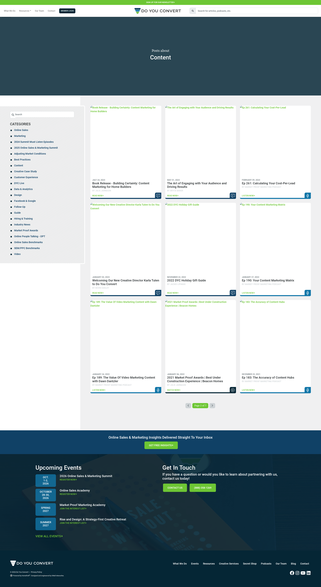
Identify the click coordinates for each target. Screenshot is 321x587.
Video (17, 254)
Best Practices (22, 159)
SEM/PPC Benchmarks (27, 248)
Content (18, 165)
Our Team (39, 11)
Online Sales (21, 130)
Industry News (22, 224)
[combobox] (257, 11)
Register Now (68, 479)
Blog (293, 563)
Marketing (20, 135)
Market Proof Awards (26, 230)
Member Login (67, 11)
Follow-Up (19, 206)
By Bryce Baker (175, 190)
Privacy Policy (36, 572)
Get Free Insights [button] (160, 445)
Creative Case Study (25, 171)
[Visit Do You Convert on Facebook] (293, 573)
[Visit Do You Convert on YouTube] (304, 573)
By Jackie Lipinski (176, 284)
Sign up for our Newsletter (160, 2)
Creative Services (229, 563)
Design (18, 195)
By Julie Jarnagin (101, 190)
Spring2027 (45, 509)
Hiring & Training (23, 218)
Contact (51, 11)
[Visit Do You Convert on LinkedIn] (309, 573)
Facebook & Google (25, 200)
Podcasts (266, 563)
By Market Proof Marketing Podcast (261, 187)
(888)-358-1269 (202, 487)
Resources (209, 563)
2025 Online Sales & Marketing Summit (36, 147)
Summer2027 (45, 524)
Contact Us (175, 487)
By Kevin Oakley (100, 288)
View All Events (48, 536)
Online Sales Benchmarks (28, 242)
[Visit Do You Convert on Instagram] (298, 573)
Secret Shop (250, 563)
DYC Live (19, 183)
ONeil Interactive (58, 576)
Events (195, 563)
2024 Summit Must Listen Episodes (34, 141)
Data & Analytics (23, 189)
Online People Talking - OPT (29, 236)
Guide (17, 212)
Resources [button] (24, 11)
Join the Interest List (73, 508)
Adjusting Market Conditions (30, 153)
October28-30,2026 (46, 495)
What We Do (9, 11)
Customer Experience (26, 177)
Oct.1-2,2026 (46, 480)
